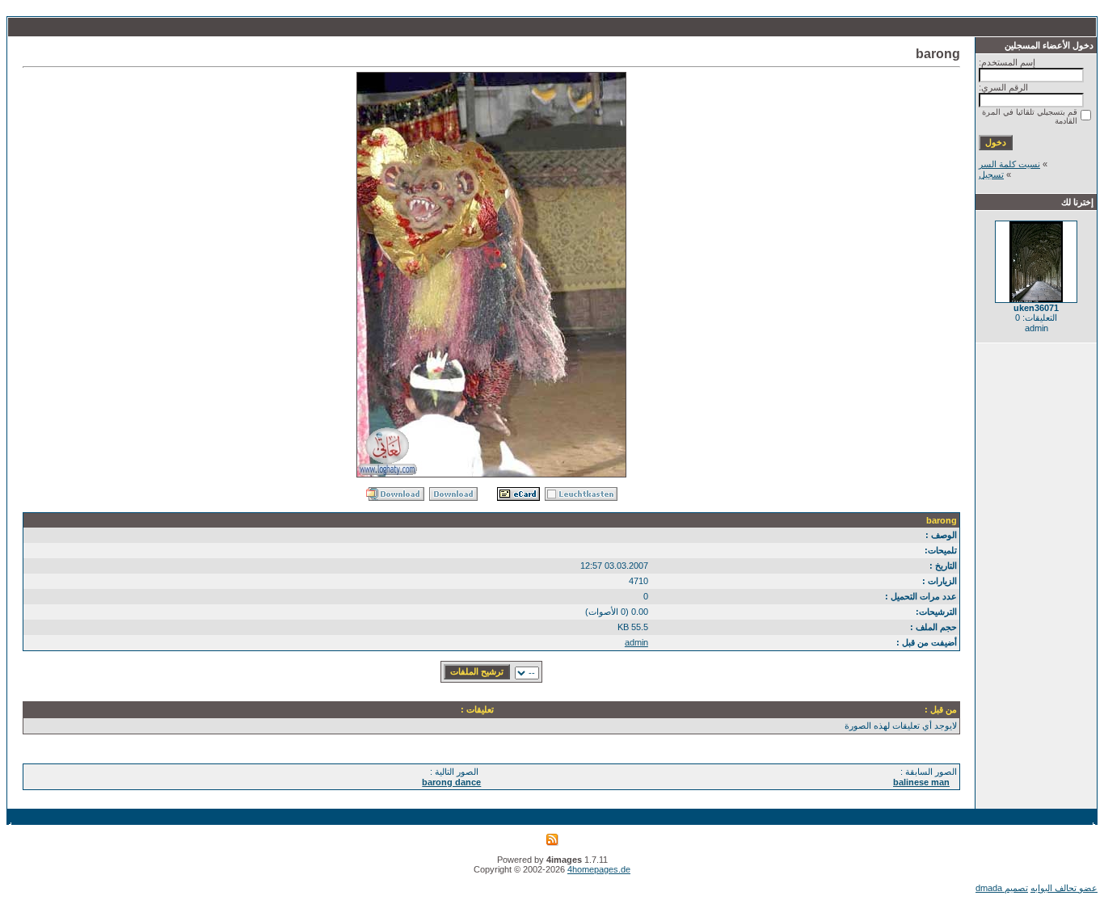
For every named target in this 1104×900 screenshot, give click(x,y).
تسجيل (991, 174)
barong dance (451, 782)
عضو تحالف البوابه (1064, 888)
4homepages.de (598, 869)
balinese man (921, 782)
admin (636, 642)
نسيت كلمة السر (1009, 164)
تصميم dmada (1001, 888)
